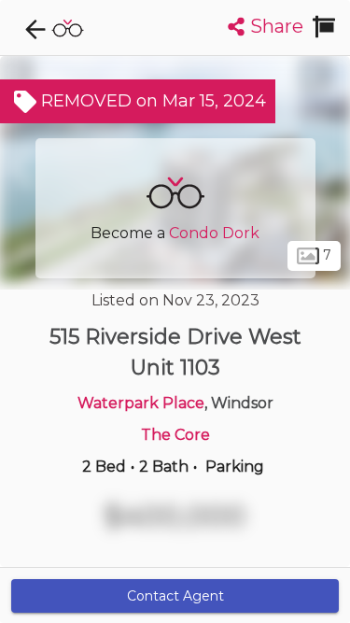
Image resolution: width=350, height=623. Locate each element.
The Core (175, 435)
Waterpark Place (140, 403)
